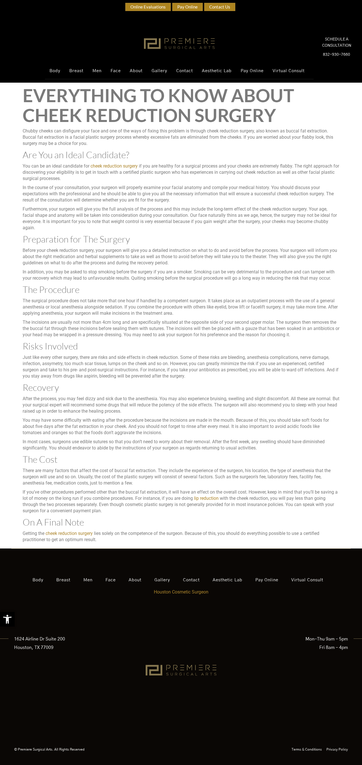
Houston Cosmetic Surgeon (181, 592)
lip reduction (206, 498)
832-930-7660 (336, 55)
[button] (7, 619)
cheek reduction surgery (114, 166)
